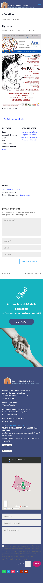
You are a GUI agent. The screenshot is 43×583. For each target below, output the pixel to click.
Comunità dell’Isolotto (29, 140)
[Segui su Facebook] (17, 571)
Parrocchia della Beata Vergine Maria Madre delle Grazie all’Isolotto (29, 134)
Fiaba (4, 149)
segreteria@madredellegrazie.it (19, 425)
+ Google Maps (24, 195)
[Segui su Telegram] (8, 571)
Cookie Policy (7, 451)
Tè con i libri (7, 273)
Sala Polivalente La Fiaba (11, 189)
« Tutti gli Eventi (8, 14)
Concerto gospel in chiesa (32, 273)
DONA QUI (21, 321)
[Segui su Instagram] (13, 571)
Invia (37, 564)
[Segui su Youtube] (21, 571)
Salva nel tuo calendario (16, 119)
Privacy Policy (7, 445)
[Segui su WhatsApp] (4, 571)
